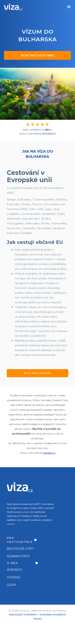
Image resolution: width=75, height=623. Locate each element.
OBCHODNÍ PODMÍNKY (23, 614)
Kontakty (14, 570)
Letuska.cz (49, 133)
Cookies (13, 577)
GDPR (11, 585)
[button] (69, 7)
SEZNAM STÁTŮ (18, 556)
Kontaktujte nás (37, 55)
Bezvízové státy (20, 548)
